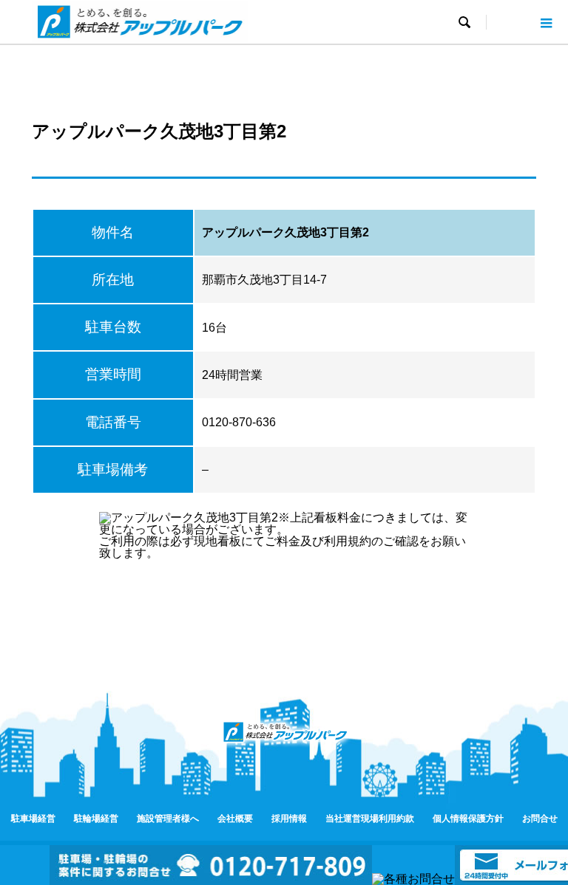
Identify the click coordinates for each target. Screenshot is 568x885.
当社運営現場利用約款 (369, 818)
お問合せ (540, 818)
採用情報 (289, 818)
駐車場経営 (33, 818)
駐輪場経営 (96, 818)
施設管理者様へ (168, 818)
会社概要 (235, 818)
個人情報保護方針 (468, 818)
